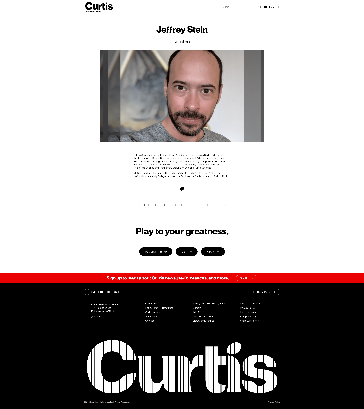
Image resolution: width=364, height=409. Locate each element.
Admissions (151, 316)
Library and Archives (203, 320)
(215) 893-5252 (99, 316)
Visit (184, 251)
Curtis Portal (264, 292)
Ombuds (149, 320)
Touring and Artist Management (209, 303)
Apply (211, 251)
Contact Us (151, 303)
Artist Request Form (203, 316)
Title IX (196, 312)
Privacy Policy (247, 307)
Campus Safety (248, 316)
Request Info (153, 251)
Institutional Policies (250, 303)
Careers (197, 307)
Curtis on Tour (152, 312)
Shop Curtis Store (249, 320)
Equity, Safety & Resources (159, 307)
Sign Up (244, 278)
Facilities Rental (248, 312)
